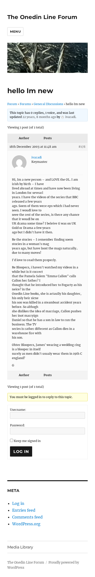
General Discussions (48, 104)
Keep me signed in (27, 441)
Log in (18, 503)
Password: (17, 425)
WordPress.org (26, 523)
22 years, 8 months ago (39, 117)
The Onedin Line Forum (42, 17)
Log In (21, 451)
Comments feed (27, 517)
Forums (25, 104)
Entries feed (23, 510)
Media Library (20, 547)
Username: (18, 409)
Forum (12, 104)
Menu (15, 31)
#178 (82, 146)
